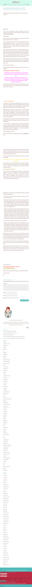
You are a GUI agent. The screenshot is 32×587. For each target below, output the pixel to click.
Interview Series (6, 407)
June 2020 (5, 480)
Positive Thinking (6, 434)
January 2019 (5, 495)
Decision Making (6, 391)
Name (4, 292)
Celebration (5, 368)
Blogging (4, 352)
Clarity (4, 374)
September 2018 (6, 500)
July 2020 (5, 479)
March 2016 (5, 552)
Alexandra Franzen (6, 343)
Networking (5, 422)
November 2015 (6, 559)
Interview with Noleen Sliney (8, 334)
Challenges (5, 370)
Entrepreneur (5, 393)
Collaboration (5, 379)
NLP (4, 425)
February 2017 (5, 534)
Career (4, 365)
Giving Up (5, 400)
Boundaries (5, 354)
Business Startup (6, 363)
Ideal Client (5, 406)
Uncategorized (6, 459)
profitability (5, 443)
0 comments (25, 9)
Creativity (5, 388)
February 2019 (5, 493)
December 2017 (6, 516)
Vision (4, 463)
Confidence (14, 9)
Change (4, 372)
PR (3, 436)
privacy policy (17, 583)
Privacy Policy (15, 570)
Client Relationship (6, 375)
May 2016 (5, 548)
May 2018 (5, 507)
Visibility (22, 9)
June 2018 (5, 505)
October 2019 (5, 488)
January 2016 (5, 555)
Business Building (10, 9)
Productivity (5, 441)
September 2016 (6, 541)
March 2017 (5, 532)
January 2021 (5, 477)
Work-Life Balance (6, 466)
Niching (4, 423)
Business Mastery (6, 361)
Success (4, 455)
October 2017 (5, 520)
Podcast (19, 9)
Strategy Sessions (6, 454)
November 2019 (6, 486)
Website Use (24, 570)
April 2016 (5, 550)
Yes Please (15, 579)
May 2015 (5, 562)
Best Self (4, 349)
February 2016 (5, 553)
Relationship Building (7, 445)
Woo (4, 464)
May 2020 (5, 482)
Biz (3, 350)
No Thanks (20, 579)
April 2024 (5, 473)
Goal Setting (5, 402)
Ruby (4, 9)
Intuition (4, 409)
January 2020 (5, 484)
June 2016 (5, 546)
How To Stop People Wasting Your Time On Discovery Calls (14, 336)
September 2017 (6, 521)
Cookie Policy (20, 570)
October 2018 (5, 498)
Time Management (6, 457)
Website (4, 297)
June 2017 (5, 527)
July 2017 (5, 525)
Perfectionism (5, 427)
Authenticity (5, 345)
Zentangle (5, 470)
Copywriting (5, 386)
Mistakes (4, 418)
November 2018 (6, 496)
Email (4, 295)
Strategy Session (6, 452)
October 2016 (5, 539)
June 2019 (5, 489)
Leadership (5, 413)
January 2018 (5, 514)
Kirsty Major (5, 411)
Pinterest (4, 429)
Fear (4, 395)
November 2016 (6, 537)
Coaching (5, 377)
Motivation (5, 420)
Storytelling (5, 450)
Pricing (4, 438)
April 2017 (5, 530)
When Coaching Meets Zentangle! (9, 331)
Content (4, 384)
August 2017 (5, 523)
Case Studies (5, 366)
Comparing (5, 381)
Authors (4, 347)
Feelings (4, 397)
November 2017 (6, 518)
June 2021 (5, 475)
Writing (4, 468)
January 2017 (5, 536)
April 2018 (5, 509)
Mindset (17, 9)
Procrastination (6, 439)
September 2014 (6, 564)
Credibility (5, 390)
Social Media (5, 448)
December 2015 (6, 557)
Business (7, 9)
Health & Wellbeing (6, 404)
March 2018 (5, 511)
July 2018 (5, 504)
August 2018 (5, 502)
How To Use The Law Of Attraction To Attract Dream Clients (14, 338)
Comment (5, 283)
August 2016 (5, 543)
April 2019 (5, 491)
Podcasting (5, 432)
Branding (5, 356)
